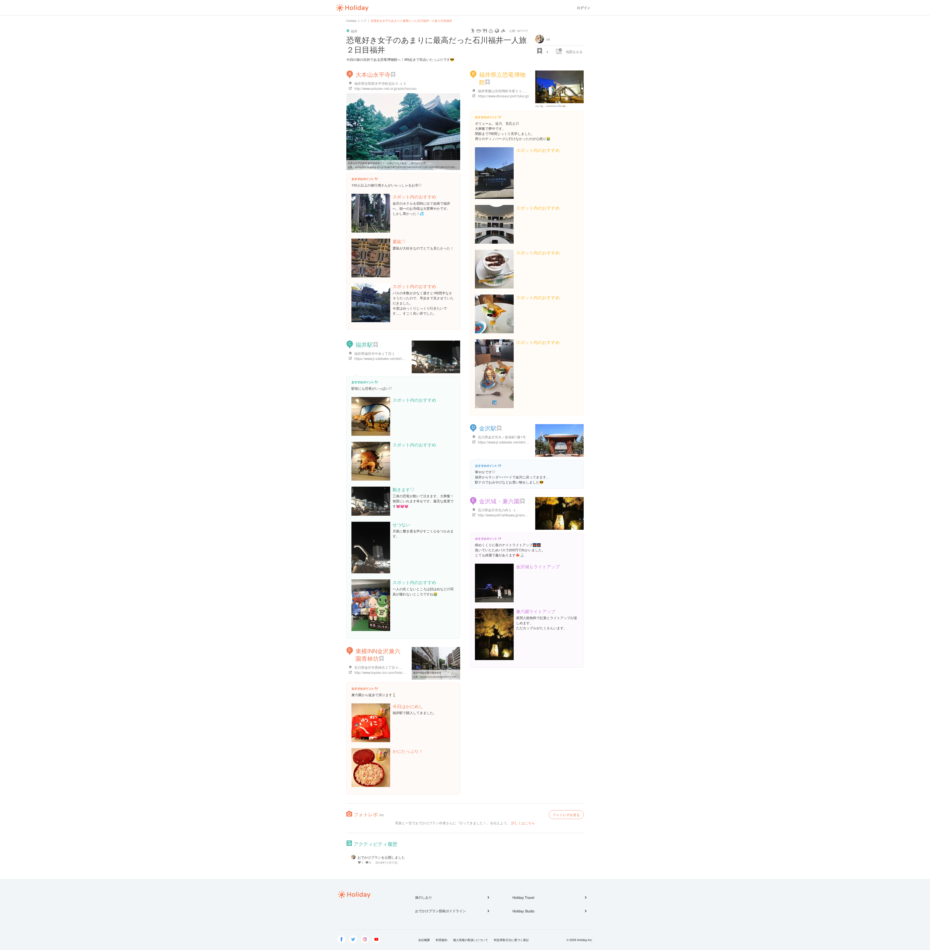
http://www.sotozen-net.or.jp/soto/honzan (385, 88)
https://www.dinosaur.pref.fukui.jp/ (503, 95)
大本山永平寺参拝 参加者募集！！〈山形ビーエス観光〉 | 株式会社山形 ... (388, 163)
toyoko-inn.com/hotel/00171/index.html (442, 676)
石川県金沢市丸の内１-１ (497, 509)
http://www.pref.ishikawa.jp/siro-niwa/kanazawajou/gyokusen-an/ (527, 515)
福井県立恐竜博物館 (502, 78)
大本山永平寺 (373, 74)
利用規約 (441, 940)
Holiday (352, 8)
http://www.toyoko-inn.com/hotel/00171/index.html (392, 672)
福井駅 (364, 344)
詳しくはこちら (523, 822)
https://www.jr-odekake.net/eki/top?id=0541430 (390, 358)
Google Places (556, 106)
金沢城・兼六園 (499, 501)
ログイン (583, 8)
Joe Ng (539, 106)
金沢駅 (487, 428)
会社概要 (424, 940)
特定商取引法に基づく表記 (511, 940)
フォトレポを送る (566, 814)
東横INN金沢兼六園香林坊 (378, 654)
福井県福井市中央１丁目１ (374, 353)
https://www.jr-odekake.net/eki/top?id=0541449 (513, 442)
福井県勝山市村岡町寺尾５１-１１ (504, 90)
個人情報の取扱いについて (470, 940)
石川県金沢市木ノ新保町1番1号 (502, 437)
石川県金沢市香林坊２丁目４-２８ (380, 667)
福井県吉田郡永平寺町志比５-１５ (380, 83)
